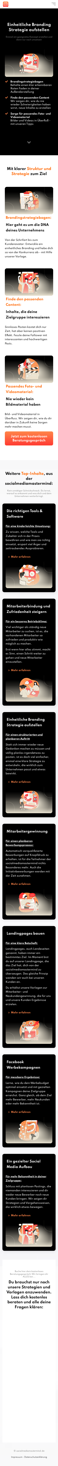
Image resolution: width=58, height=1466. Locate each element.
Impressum (16, 1457)
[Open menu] (54, 4)
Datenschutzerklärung (35, 1457)
